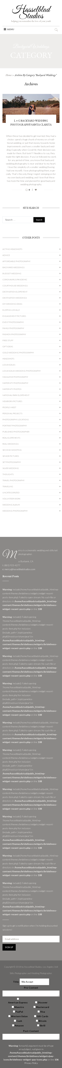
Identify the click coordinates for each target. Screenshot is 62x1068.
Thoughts (8, 474)
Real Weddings (10, 444)
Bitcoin (42, 1020)
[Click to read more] (31, 193)
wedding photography (15, 511)
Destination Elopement (14, 291)
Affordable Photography (16, 261)
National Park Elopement (15, 395)
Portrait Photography (14, 425)
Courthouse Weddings (15, 285)
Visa (42, 1011)
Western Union (19, 1016)
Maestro (19, 1007)
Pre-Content (31, 987)
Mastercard (42, 1007)
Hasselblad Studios (31, 13)
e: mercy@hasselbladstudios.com (18, 569)
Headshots (8, 358)
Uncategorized (11, 492)
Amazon (19, 1025)
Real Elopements (11, 438)
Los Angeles (8, 365)
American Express (18, 1002)
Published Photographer (15, 431)
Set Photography (11, 462)
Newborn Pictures (12, 401)
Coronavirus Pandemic (14, 279)
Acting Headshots (12, 249)
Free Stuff (7, 340)
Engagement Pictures (14, 316)
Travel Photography (13, 480)
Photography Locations (15, 419)
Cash (19, 1020)
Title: (16, 981)
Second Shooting (12, 450)
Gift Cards (42, 1016)
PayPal (19, 1011)
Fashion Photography (14, 334)
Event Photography (13, 322)
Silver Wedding (10, 468)
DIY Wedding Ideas (12, 304)
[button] (10, 29)
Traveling (7, 486)
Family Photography (13, 328)
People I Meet (9, 407)
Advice (6, 255)
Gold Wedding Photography (18, 352)
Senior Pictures (10, 456)
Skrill (42, 1025)
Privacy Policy (31, 1063)
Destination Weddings (14, 298)
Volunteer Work (11, 498)
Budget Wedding (11, 273)
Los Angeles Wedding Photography (21, 371)
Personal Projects (12, 413)
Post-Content (31, 1031)
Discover (42, 1002)
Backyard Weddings (13, 267)
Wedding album (11, 504)
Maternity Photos (11, 389)
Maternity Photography (15, 383)
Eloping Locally (11, 310)
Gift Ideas (7, 346)
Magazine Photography (15, 377)
